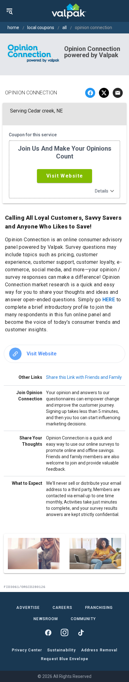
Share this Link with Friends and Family (84, 377)
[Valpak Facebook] (48, 632)
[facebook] (90, 93)
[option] (64, 354)
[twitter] (104, 93)
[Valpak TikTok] (80, 632)
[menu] (9, 11)
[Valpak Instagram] (64, 632)
